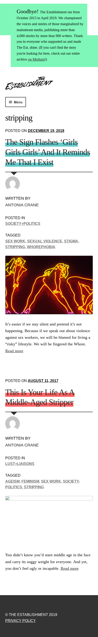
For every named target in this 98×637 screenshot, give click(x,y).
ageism (12, 481)
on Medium (36, 59)
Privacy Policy (20, 621)
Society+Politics (22, 224)
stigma (71, 241)
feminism (30, 481)
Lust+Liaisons (19, 464)
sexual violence (44, 241)
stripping (15, 247)
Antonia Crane (22, 205)
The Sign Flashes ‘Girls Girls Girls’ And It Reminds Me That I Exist (47, 152)
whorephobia (41, 247)
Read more (14, 351)
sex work (15, 241)
